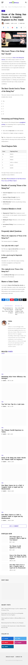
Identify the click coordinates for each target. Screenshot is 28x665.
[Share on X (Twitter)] (8, 27)
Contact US (19, 656)
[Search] (26, 2)
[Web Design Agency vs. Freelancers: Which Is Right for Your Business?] (4, 539)
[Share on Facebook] (3, 27)
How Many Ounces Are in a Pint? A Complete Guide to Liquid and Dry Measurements (12, 487)
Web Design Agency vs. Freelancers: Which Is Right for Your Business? (18, 538)
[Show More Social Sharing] (25, 27)
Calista (7, 23)
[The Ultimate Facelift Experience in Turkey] (14, 417)
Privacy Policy (10, 656)
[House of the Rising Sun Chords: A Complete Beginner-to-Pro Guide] (14, 39)
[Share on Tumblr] (21, 27)
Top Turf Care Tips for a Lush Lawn (12, 404)
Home (2, 6)
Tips (6, 6)
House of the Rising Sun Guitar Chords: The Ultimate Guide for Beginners (13, 458)
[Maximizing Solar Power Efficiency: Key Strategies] (14, 364)
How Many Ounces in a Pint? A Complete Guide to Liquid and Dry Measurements (12, 516)
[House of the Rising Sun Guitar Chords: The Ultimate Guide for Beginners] (14, 445)
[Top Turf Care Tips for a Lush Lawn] (14, 391)
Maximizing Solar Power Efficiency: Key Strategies (12, 622)
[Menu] (2, 2)
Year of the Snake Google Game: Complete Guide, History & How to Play (19, 311)
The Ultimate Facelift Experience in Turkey (15, 546)
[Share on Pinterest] (12, 27)
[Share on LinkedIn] (17, 27)
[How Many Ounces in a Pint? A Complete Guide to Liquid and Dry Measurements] (14, 502)
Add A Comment (14, 526)
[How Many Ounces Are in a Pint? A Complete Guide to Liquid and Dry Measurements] (14, 472)
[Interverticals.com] (14, 2)
